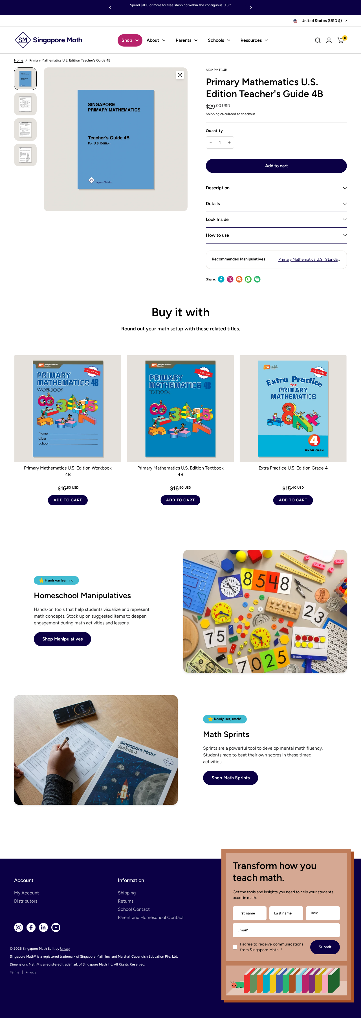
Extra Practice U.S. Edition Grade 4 (293, 468)
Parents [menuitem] (183, 40)
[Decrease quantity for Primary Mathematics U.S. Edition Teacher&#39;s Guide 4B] (210, 142)
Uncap (65, 949)
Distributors (25, 901)
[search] (317, 40)
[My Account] (328, 40)
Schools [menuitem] (216, 40)
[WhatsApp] (248, 279)
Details (213, 203)
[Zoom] (180, 75)
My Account (26, 893)
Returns (125, 901)
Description (218, 187)
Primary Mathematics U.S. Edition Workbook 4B (68, 471)
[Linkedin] (43, 927)
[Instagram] (18, 927)
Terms (14, 972)
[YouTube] (55, 927)
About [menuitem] (153, 40)
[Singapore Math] (48, 40)
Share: (211, 279)
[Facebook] (221, 279)
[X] (230, 279)
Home (18, 60)
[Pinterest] (239, 279)
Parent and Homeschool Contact (151, 917)
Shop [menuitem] (127, 40)
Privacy (30, 972)
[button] (62, 639)
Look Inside (217, 219)
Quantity (214, 130)
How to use (217, 235)
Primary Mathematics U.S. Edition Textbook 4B (180, 471)
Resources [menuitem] (251, 40)
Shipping (212, 114)
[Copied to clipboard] (257, 279)
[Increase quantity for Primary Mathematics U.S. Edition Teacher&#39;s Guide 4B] (229, 142)
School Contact (134, 909)
